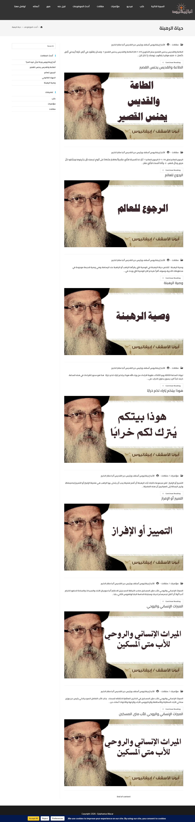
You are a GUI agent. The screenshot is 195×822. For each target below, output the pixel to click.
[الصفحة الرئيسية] (41, 27)
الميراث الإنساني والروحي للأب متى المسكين (151, 714)
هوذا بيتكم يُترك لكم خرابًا (165, 390)
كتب (54, 98)
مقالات (175, 45)
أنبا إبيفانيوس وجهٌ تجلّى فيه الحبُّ (41, 62)
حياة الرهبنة (16, 27)
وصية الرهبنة (173, 283)
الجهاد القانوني (49, 77)
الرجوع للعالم (174, 175)
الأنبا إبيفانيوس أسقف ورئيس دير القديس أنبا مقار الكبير (138, 45)
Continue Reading (170, 63)
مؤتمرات (174, 476)
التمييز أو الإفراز (172, 498)
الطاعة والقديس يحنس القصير (161, 67)
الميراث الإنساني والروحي (165, 606)
